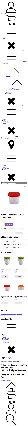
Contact (19, 361)
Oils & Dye (9, 92)
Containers (8, 93)
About (4, 123)
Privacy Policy (6, 342)
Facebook (6, 361)
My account (6, 339)
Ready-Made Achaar (14, 89)
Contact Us (6, 121)
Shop (4, 120)
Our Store (3, 151)
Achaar (8, 76)
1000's (19, 247)
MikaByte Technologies (6, 380)
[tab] (8, 233)
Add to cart (9, 224)
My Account (3, 13)
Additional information (8, 233)
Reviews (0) (18, 233)
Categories (5, 63)
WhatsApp (15, 361)
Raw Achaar (12, 88)
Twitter (2, 361)
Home (4, 119)
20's (14, 247)
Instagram (10, 361)
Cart (4, 38)
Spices (7, 91)
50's (16, 247)
